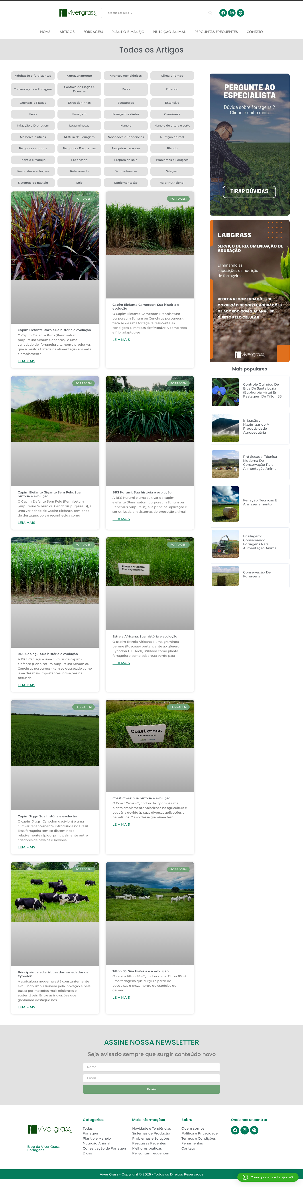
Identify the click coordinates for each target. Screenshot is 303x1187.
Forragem (93, 31)
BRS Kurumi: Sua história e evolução (141, 492)
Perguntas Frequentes (216, 31)
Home (45, 31)
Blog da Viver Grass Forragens (43, 1148)
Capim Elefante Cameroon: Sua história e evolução (145, 306)
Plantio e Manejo (128, 31)
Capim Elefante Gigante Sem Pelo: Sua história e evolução (49, 494)
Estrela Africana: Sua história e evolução (144, 636)
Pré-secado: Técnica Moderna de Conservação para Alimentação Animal (260, 462)
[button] (268, 1177)
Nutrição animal (169, 31)
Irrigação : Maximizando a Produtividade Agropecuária (256, 426)
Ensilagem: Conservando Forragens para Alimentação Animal (260, 542)
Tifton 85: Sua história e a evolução (140, 971)
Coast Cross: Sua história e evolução (141, 798)
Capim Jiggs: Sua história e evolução (48, 816)
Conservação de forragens (257, 574)
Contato (255, 31)
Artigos (67, 31)
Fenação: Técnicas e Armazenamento (260, 502)
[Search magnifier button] (210, 13)
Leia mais (26, 361)
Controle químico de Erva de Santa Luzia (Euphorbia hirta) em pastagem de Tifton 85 (262, 390)
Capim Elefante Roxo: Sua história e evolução (54, 330)
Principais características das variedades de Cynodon (53, 974)
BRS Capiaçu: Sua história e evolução (48, 654)
